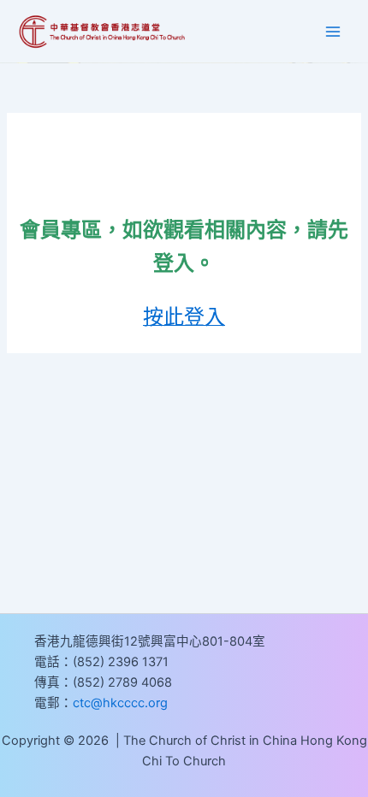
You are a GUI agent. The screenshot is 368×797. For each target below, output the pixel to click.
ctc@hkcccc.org (120, 703)
